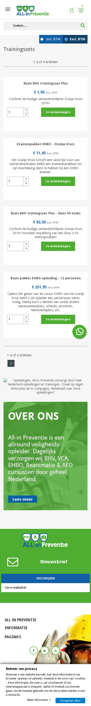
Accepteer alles (70, 700)
